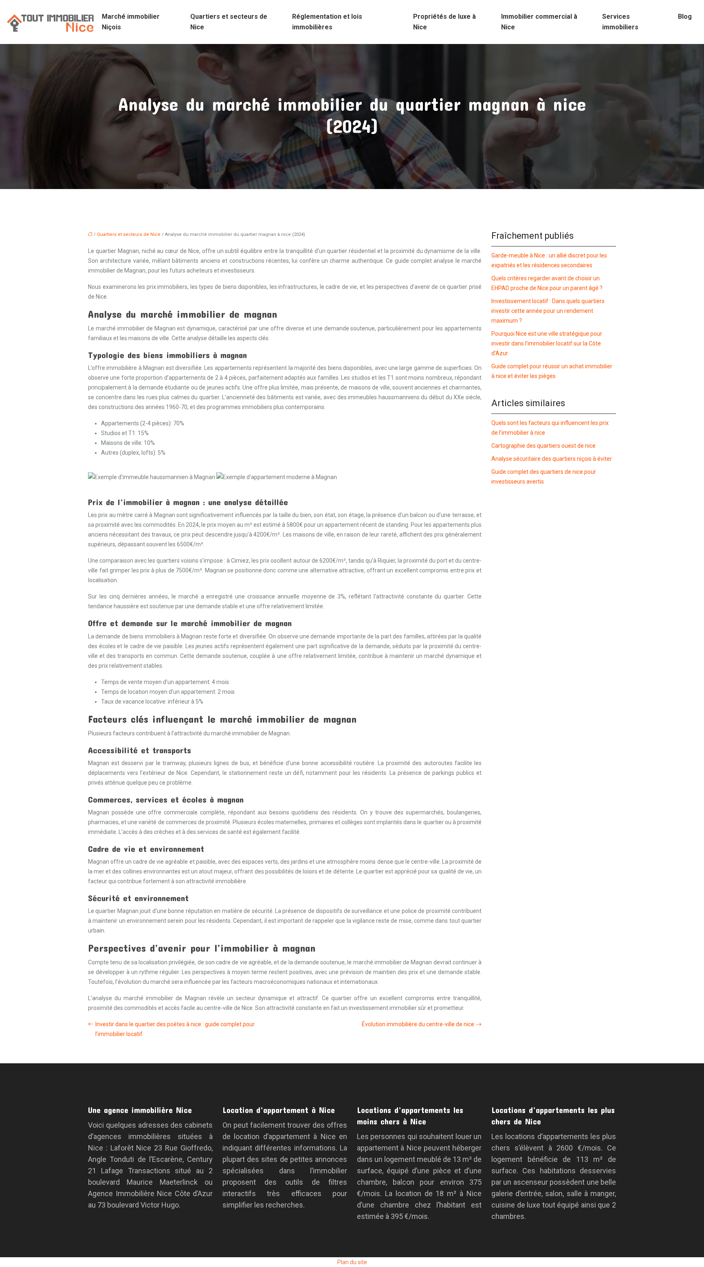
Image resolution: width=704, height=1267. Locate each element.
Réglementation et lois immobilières (327, 22)
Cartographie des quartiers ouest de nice (543, 445)
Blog (685, 16)
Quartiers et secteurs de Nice (228, 22)
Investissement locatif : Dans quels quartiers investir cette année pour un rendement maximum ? (548, 311)
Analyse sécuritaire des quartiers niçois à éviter (551, 458)
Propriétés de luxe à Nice (444, 22)
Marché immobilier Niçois (131, 22)
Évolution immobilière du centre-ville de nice (418, 1024)
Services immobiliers (620, 22)
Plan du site (352, 1262)
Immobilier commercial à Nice (539, 22)
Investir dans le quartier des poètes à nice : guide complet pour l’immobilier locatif (175, 1029)
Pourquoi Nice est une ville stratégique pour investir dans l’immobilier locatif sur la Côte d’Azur (546, 343)
